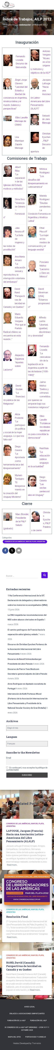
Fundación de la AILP (16, 1021)
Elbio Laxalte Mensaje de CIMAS (21, 121)
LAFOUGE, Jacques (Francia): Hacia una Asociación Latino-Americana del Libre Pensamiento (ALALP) (25, 836)
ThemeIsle (36, 1043)
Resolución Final (17, 916)
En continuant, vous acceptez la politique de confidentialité (26, 769)
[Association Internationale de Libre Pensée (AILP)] (9, 4)
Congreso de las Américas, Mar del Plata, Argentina (25, 541)
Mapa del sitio (14, 1037)
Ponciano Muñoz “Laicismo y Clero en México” (44, 269)
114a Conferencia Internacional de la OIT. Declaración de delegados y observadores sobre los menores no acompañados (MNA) (28, 600)
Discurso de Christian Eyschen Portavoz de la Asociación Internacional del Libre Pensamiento (27, 649)
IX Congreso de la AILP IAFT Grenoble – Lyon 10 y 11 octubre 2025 (27, 1028)
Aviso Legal (29, 1007)
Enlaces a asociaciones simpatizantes (27, 1014)
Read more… (12, 865)
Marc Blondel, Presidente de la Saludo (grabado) (16, 521)
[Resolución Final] (27, 889)
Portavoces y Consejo (35, 1037)
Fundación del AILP (38, 1021)
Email (8, 758)
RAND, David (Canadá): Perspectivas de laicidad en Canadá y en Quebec (23, 966)
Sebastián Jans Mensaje (46, 119)
